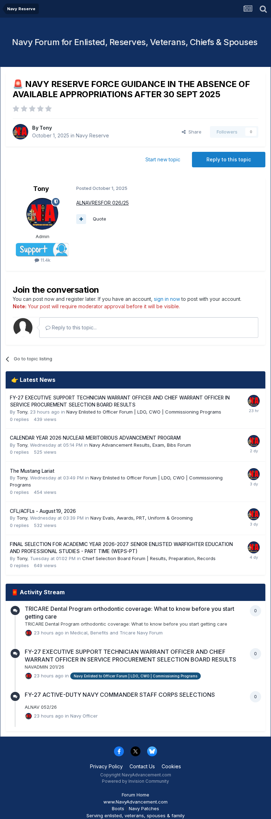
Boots (118, 808)
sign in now (167, 299)
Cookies (171, 766)
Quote (99, 219)
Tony (46, 128)
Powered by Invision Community (135, 781)
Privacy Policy (106, 766)
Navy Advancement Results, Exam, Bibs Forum (140, 445)
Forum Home (135, 795)
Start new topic (162, 159)
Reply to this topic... (73, 327)
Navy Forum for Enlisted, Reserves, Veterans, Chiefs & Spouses (135, 42)
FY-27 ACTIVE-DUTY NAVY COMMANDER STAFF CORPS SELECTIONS (120, 694)
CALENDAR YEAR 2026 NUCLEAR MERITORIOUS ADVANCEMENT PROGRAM (95, 438)
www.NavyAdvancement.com (135, 802)
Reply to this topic (228, 159)
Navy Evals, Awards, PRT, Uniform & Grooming (141, 518)
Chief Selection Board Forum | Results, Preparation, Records (149, 558)
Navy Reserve (92, 135)
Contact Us (142, 766)
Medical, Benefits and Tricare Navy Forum (116, 632)
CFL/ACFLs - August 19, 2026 (43, 511)
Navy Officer (84, 716)
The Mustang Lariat (32, 471)
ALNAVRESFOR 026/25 (102, 203)
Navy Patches (144, 808)
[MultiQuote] (81, 219)
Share (193, 132)
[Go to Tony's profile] (20, 131)
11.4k (44, 260)
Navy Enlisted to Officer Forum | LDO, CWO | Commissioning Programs (143, 412)
